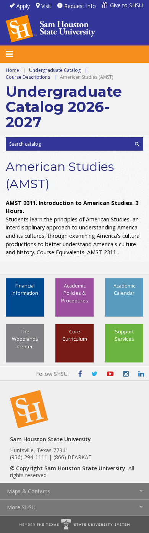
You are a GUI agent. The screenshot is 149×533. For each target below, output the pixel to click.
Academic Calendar (124, 289)
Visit (46, 6)
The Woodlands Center (25, 338)
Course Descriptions (28, 77)
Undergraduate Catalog (55, 70)
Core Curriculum (74, 335)
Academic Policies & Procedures (74, 293)
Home (12, 70)
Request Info (80, 6)
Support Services (124, 335)
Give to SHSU (126, 5)
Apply (23, 6)
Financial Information (24, 289)
